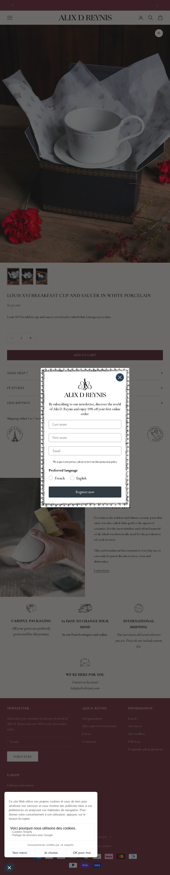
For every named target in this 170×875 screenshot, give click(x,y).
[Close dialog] (120, 377)
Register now (85, 492)
